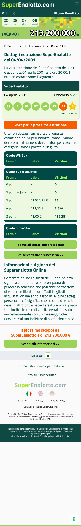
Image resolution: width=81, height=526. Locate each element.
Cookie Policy (58, 400)
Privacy (39, 400)
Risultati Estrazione (30, 46)
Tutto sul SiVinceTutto (40, 374)
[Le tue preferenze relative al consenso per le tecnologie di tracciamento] (74, 519)
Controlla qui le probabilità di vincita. (55, 436)
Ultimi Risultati (66, 13)
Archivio (9, 13)
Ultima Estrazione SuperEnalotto (40, 366)
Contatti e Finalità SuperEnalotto (41, 407)
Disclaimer (21, 400)
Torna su (36, 355)
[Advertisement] (40, 485)
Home (6, 46)
